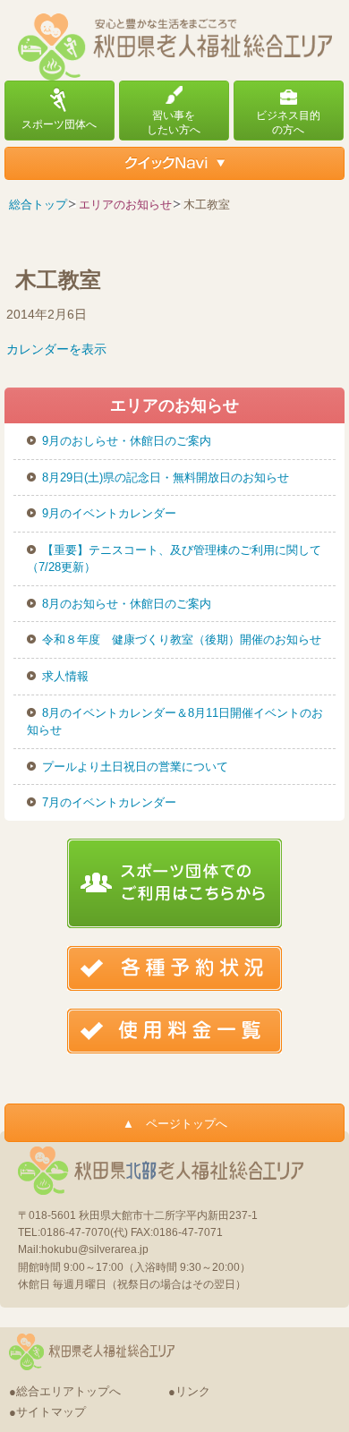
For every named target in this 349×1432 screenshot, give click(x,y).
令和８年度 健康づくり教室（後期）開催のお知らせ (181, 639)
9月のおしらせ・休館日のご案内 (126, 441)
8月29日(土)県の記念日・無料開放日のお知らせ (165, 477)
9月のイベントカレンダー (109, 513)
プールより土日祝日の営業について (135, 766)
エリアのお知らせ (125, 204)
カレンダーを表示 (56, 349)
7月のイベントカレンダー (109, 802)
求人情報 (65, 676)
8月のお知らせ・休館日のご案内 (126, 603)
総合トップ (38, 204)
